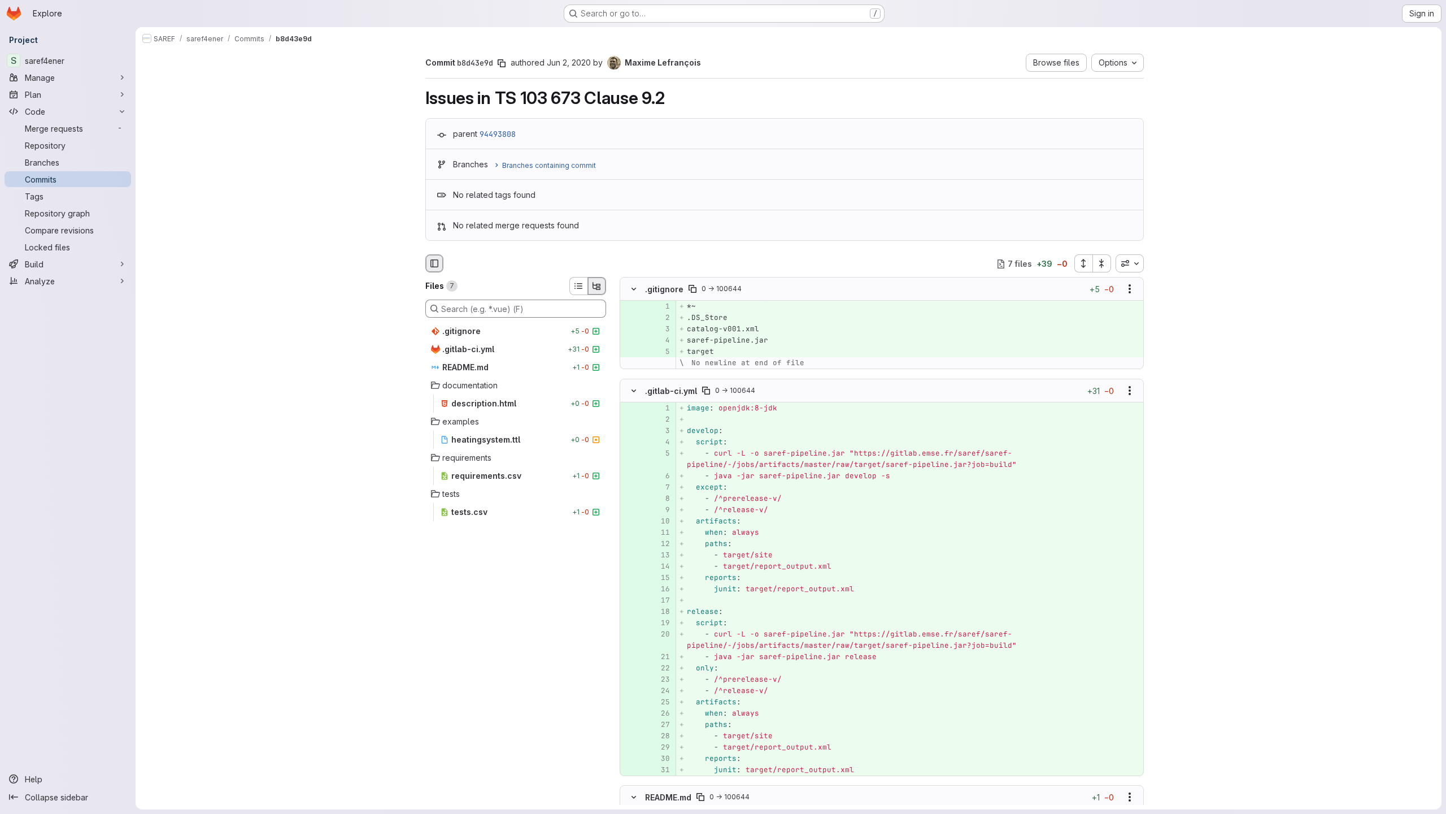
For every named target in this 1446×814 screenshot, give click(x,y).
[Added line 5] (660, 352)
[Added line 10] (660, 521)
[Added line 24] (660, 690)
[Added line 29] (660, 747)
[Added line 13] (660, 555)
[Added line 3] (660, 329)
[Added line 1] (660, 307)
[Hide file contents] (634, 289)
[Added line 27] (660, 724)
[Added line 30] (660, 758)
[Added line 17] (660, 600)
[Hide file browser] (434, 263)
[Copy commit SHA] (501, 63)
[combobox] (1130, 263)
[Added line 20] (660, 634)
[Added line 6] (660, 476)
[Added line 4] (660, 341)
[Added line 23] (660, 679)
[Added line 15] (660, 577)
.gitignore (664, 289)
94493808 (498, 134)
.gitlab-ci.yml (671, 390)
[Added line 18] (660, 611)
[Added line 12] (660, 543)
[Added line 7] (660, 487)
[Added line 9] (660, 510)
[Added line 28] (660, 736)
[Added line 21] (660, 657)
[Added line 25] (660, 702)
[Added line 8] (660, 498)
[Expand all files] (1083, 263)
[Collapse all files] (1102, 263)
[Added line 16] (660, 589)
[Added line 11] (660, 532)
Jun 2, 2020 (569, 62)
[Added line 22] (660, 668)
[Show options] (1129, 289)
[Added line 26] (660, 713)
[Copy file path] (692, 289)
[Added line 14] (660, 566)
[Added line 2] (660, 318)
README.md (668, 797)
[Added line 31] (660, 770)
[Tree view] (597, 286)
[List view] (578, 286)
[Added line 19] (660, 623)
